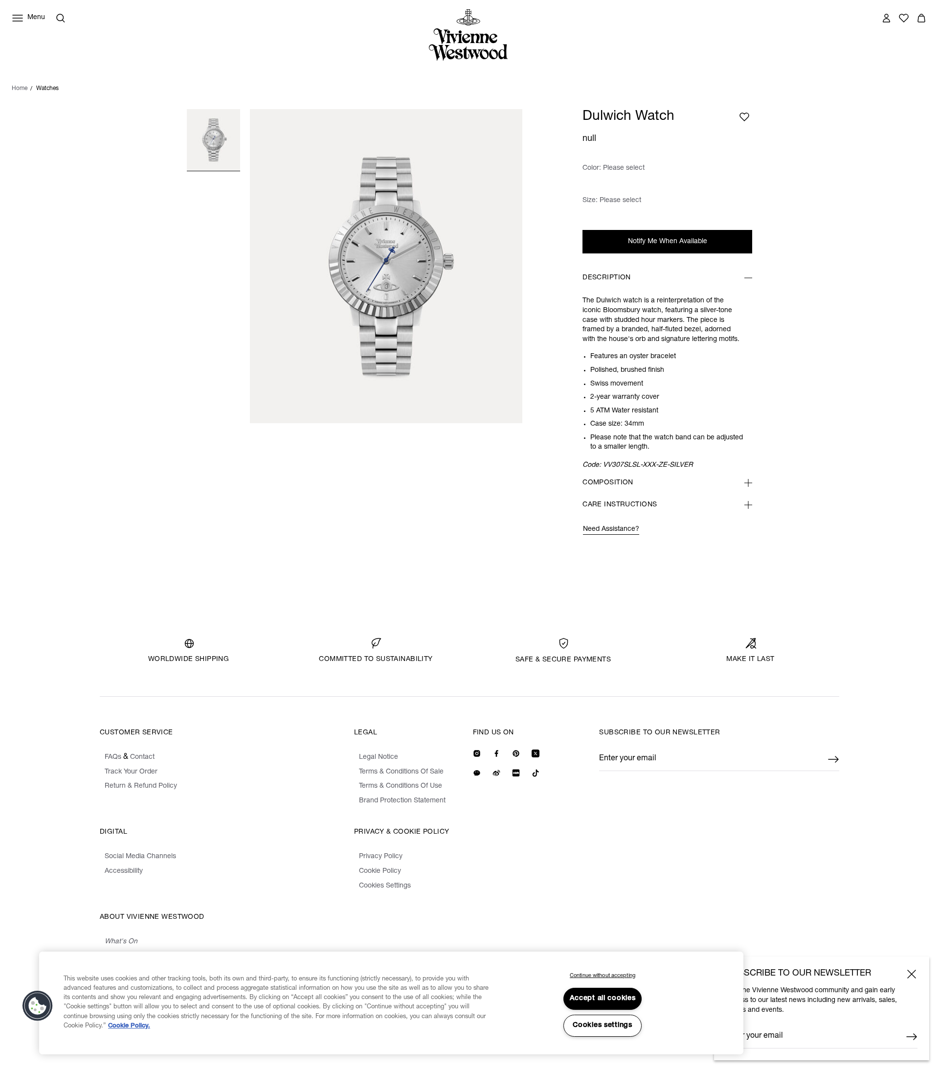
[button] (37, 1006)
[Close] (911, 974)
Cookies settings (602, 1025)
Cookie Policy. (129, 1026)
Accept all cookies (603, 998)
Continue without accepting (602, 976)
